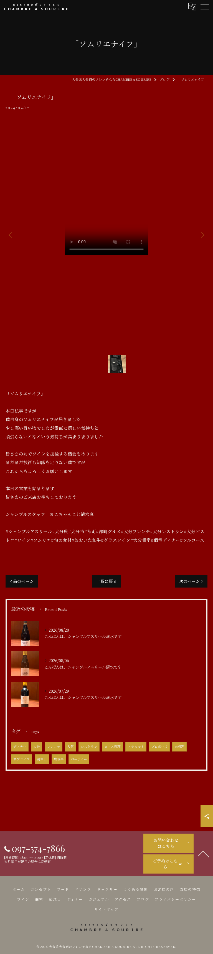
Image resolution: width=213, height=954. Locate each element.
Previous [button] (11, 234)
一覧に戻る (106, 581)
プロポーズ (159, 746)
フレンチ (53, 746)
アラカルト (136, 746)
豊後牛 (59, 759)
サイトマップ (106, 909)
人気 (70, 746)
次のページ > (191, 581)
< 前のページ (22, 581)
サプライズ (21, 759)
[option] (106, 234)
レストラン (89, 746)
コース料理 (112, 746)
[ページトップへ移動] (203, 853)
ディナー (19, 746)
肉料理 (179, 746)
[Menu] (204, 6)
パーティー (79, 759)
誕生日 (42, 759)
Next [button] (201, 234)
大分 (36, 746)
